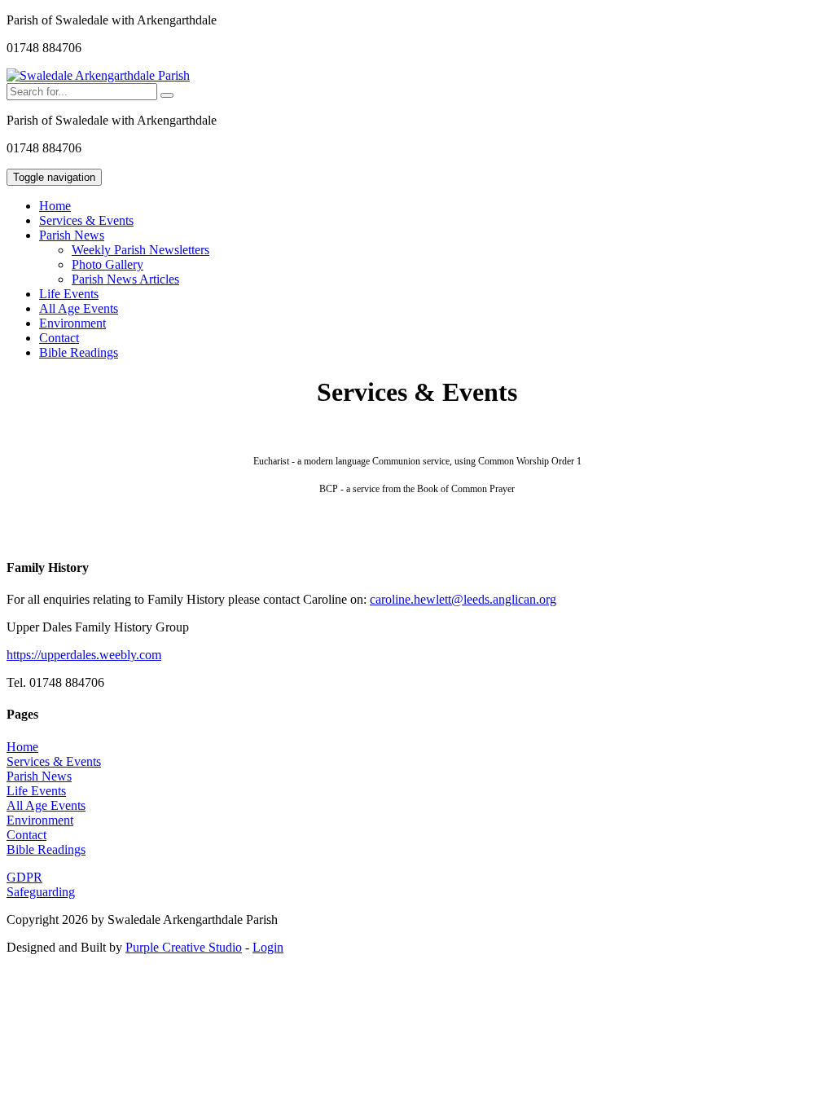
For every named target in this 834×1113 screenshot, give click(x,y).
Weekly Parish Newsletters (140, 250)
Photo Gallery (107, 264)
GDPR (24, 877)
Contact (59, 338)
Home (55, 206)
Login (267, 947)
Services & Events (86, 220)
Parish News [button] (71, 235)
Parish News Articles (125, 279)
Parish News (39, 776)
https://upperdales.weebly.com (84, 655)
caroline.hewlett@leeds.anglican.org (463, 599)
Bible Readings (78, 352)
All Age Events (78, 308)
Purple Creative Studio (183, 947)
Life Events (69, 294)
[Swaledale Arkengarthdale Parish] (98, 75)
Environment (72, 323)
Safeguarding (41, 892)
